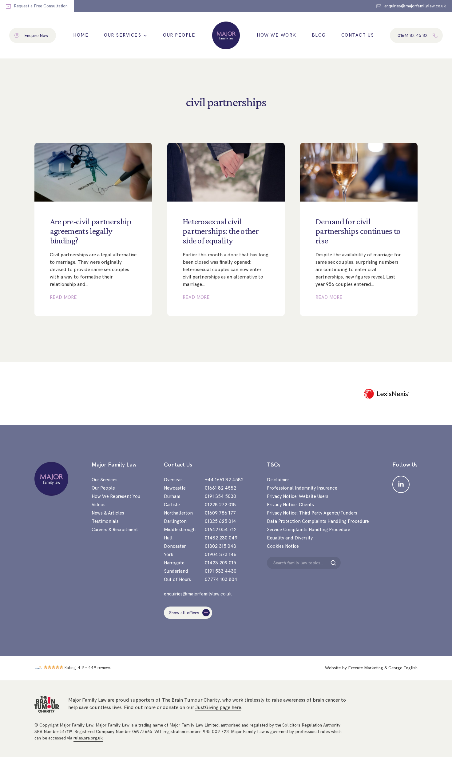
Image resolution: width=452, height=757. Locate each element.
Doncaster (175, 546)
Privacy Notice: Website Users (297, 496)
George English (403, 668)
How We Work (276, 35)
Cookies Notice (283, 546)
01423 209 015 (220, 563)
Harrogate (174, 563)
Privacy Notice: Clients (290, 504)
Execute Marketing (365, 668)
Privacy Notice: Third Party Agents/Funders (312, 513)
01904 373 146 (220, 554)
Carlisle (172, 504)
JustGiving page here (218, 708)
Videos (98, 504)
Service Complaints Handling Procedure (308, 529)
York (168, 554)
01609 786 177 (220, 513)
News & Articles (108, 513)
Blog (319, 35)
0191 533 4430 (220, 571)
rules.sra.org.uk (88, 738)
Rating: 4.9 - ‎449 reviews (88, 667)
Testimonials (105, 521)
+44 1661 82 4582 (224, 480)
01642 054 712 (220, 529)
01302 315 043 (220, 546)
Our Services (122, 35)
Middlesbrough (180, 529)
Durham (172, 496)
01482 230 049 (221, 538)
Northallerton (178, 513)
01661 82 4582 (220, 488)
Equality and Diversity (290, 538)
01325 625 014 (220, 521)
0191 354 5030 (220, 496)
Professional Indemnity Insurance (302, 488)
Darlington (175, 521)
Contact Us (357, 35)
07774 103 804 (221, 579)
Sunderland (176, 571)
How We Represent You (116, 496)
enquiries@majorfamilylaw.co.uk (198, 594)
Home (81, 35)
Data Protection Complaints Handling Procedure (318, 521)
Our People (179, 35)
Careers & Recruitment (115, 529)
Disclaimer (278, 480)
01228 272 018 (220, 504)
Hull (168, 538)
